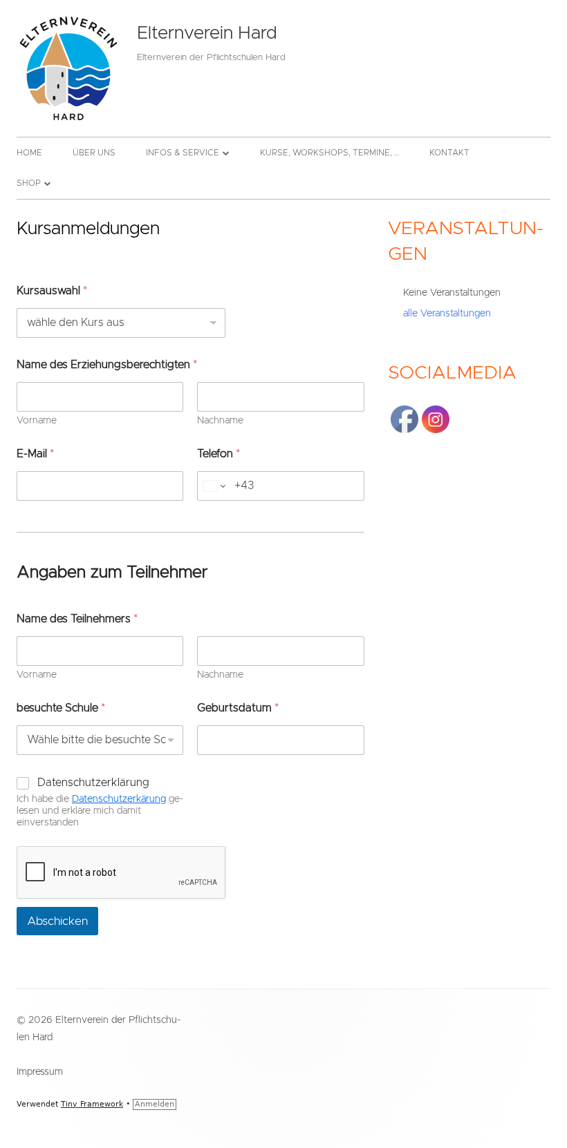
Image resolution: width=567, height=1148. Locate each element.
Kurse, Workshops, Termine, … (329, 153)
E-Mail (35, 453)
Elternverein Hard (207, 33)
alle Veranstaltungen (447, 313)
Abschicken (57, 921)
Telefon (218, 453)
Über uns (94, 153)
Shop (29, 183)
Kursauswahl (52, 290)
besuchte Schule (61, 708)
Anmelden (154, 1104)
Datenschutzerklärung (93, 782)
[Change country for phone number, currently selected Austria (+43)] (213, 486)
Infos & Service (182, 153)
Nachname (220, 420)
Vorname (37, 420)
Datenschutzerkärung (119, 799)
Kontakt (449, 153)
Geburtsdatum (238, 708)
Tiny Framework (92, 1104)
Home (29, 153)
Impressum (40, 1072)
